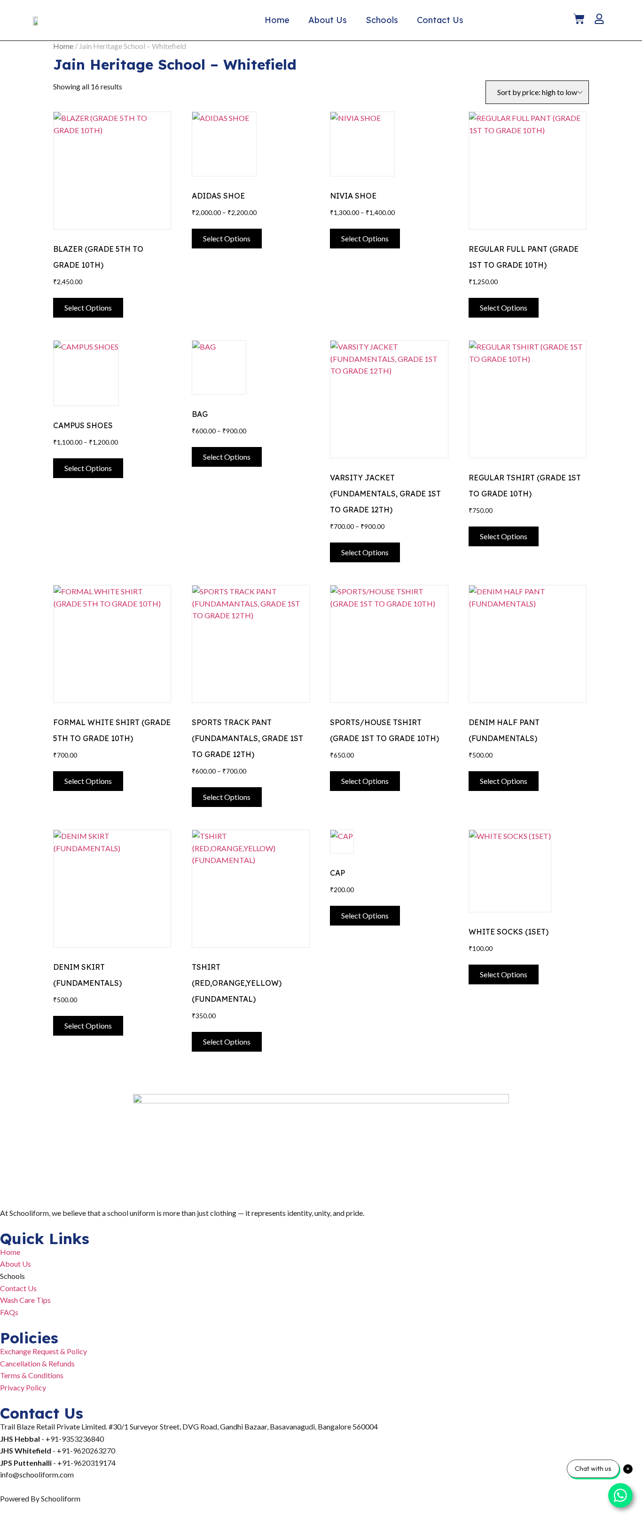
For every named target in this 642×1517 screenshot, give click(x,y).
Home (277, 20)
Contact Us (440, 20)
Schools (382, 20)
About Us (327, 20)
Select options (88, 307)
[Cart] (579, 18)
